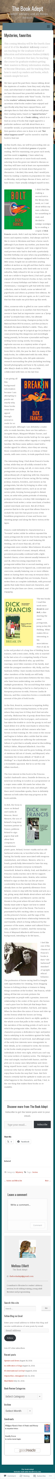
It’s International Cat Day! (14, 1370)
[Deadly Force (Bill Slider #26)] (47, 1442)
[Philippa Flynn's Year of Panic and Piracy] (47, 1431)
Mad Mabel (8, 1381)
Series (35, 1172)
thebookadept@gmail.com (21, 1276)
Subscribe (42, 1124)
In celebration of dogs (13, 1365)
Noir (47, 1180)
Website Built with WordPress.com (27, 1472)
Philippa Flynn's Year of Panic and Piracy (21, 1425)
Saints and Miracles (14, 1180)
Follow (10, 1338)
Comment (37, 1225)
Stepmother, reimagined (14, 1376)
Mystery (19, 1172)
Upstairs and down (11, 1360)
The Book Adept (27, 8)
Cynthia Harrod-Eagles (14, 1439)
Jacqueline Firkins (12, 1428)
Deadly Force (10, 1436)
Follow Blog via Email (13, 1316)
